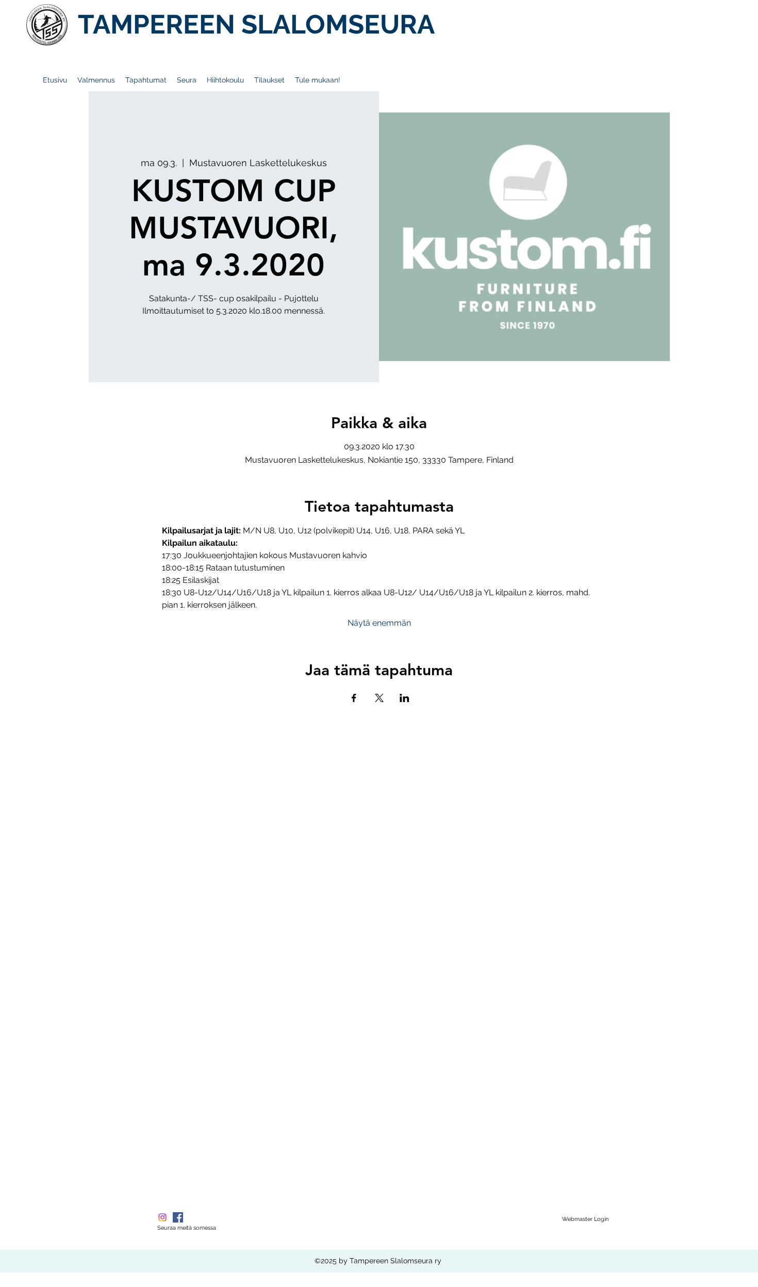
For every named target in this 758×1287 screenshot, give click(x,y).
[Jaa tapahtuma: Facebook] (354, 698)
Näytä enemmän (379, 623)
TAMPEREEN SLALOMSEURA (256, 24)
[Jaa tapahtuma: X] (379, 698)
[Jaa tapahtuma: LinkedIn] (404, 698)
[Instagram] (162, 1217)
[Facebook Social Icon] (178, 1217)
